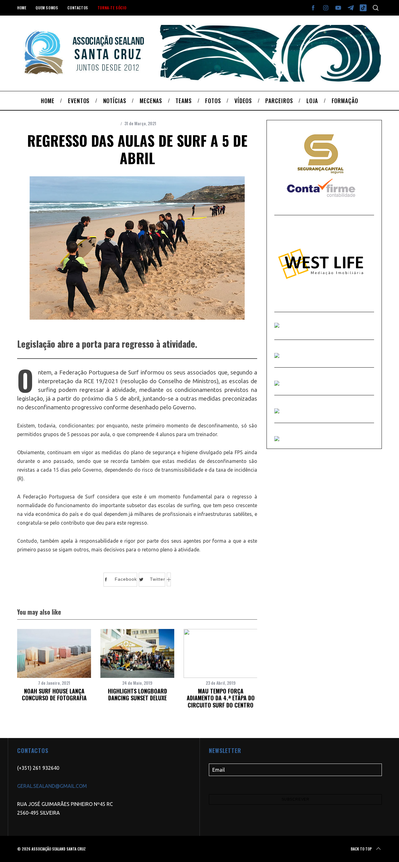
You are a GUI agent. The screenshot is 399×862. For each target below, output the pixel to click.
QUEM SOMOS (47, 7)
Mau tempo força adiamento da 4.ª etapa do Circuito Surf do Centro (221, 698)
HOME (21, 7)
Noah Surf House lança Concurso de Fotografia (54, 694)
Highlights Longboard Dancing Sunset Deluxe (137, 694)
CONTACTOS (77, 7)
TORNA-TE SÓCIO (112, 7)
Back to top (361, 848)
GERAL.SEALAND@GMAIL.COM (52, 786)
